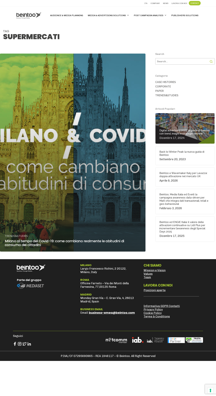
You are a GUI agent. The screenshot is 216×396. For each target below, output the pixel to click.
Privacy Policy (153, 309)
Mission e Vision (155, 270)
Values (148, 274)
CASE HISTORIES (165, 82)
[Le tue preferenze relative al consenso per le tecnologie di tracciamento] (210, 390)
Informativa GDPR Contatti (162, 306)
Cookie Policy (153, 313)
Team (147, 277)
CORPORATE (163, 86)
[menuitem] (145, 3)
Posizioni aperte (155, 290)
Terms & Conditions (157, 316)
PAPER (159, 90)
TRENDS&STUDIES (16, 236)
